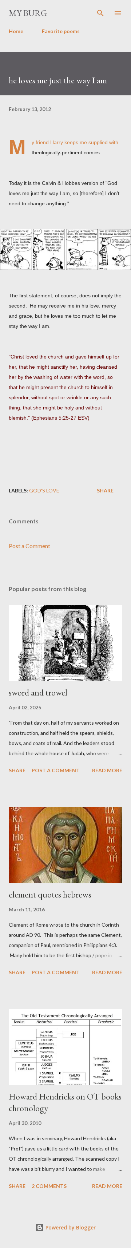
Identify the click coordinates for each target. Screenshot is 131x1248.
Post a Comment (29, 545)
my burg (28, 13)
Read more (107, 770)
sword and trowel (38, 692)
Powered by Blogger (70, 1227)
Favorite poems (61, 31)
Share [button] (105, 490)
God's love (44, 490)
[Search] (100, 13)
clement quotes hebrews (50, 894)
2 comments (49, 1186)
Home (16, 31)
